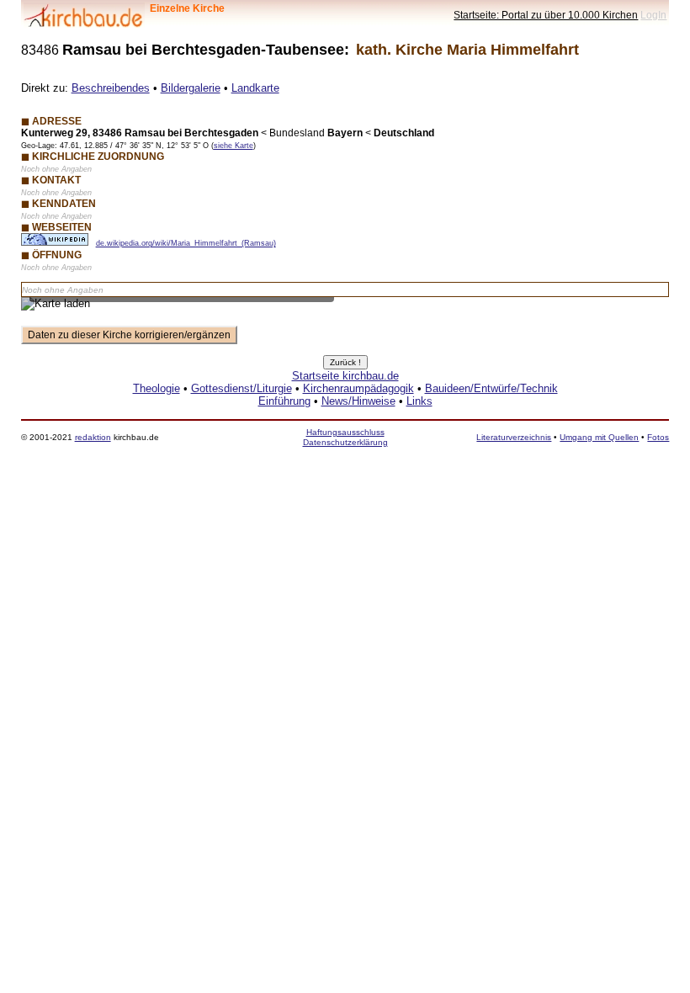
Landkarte (255, 88)
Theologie (156, 388)
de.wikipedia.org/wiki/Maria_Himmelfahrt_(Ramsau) (186, 243)
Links (419, 401)
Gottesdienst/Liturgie (241, 388)
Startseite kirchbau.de (345, 375)
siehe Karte (233, 145)
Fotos (658, 437)
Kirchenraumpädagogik (358, 388)
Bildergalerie (190, 88)
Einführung (284, 401)
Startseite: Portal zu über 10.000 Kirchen (546, 14)
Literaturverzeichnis (513, 437)
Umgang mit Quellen (599, 437)
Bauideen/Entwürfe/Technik (491, 388)
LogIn (653, 14)
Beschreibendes (111, 88)
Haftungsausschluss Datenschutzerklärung (345, 437)
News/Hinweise (358, 401)
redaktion (93, 437)
